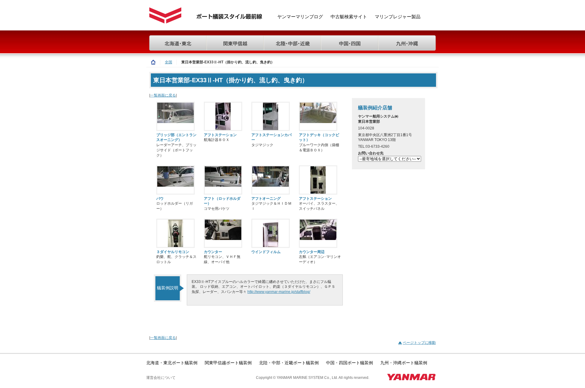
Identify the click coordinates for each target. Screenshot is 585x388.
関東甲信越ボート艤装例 (228, 362)
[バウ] (175, 180)
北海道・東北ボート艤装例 (171, 362)
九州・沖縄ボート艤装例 (403, 362)
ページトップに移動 (419, 342)
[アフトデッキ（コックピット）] (318, 116)
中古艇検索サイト (349, 16)
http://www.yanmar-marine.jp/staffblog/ (278, 292)
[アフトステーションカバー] (270, 116)
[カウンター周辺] (318, 233)
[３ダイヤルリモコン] (175, 233)
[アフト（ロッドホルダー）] (223, 180)
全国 (168, 62)
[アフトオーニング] (270, 180)
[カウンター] (223, 233)
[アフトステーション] (223, 116)
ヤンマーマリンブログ (300, 16)
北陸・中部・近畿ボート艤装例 (289, 362)
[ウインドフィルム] (270, 233)
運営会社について (161, 378)
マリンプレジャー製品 (397, 16)
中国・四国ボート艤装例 (349, 362)
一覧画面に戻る (163, 95)
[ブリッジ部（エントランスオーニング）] (175, 116)
